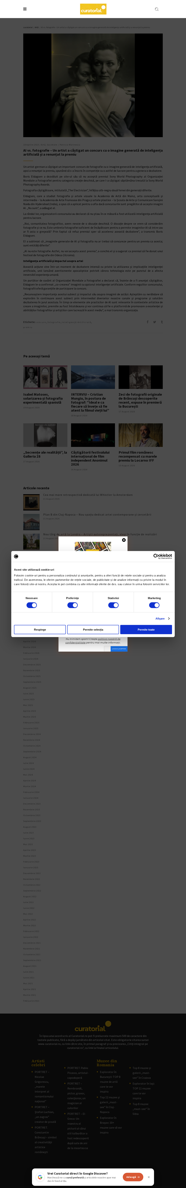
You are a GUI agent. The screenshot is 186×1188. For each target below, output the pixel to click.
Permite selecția (93, 629)
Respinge (40, 629)
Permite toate (146, 629)
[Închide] (148, 1177)
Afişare (160, 618)
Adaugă (131, 1177)
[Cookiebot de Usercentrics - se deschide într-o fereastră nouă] (156, 556)
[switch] (72, 605)
